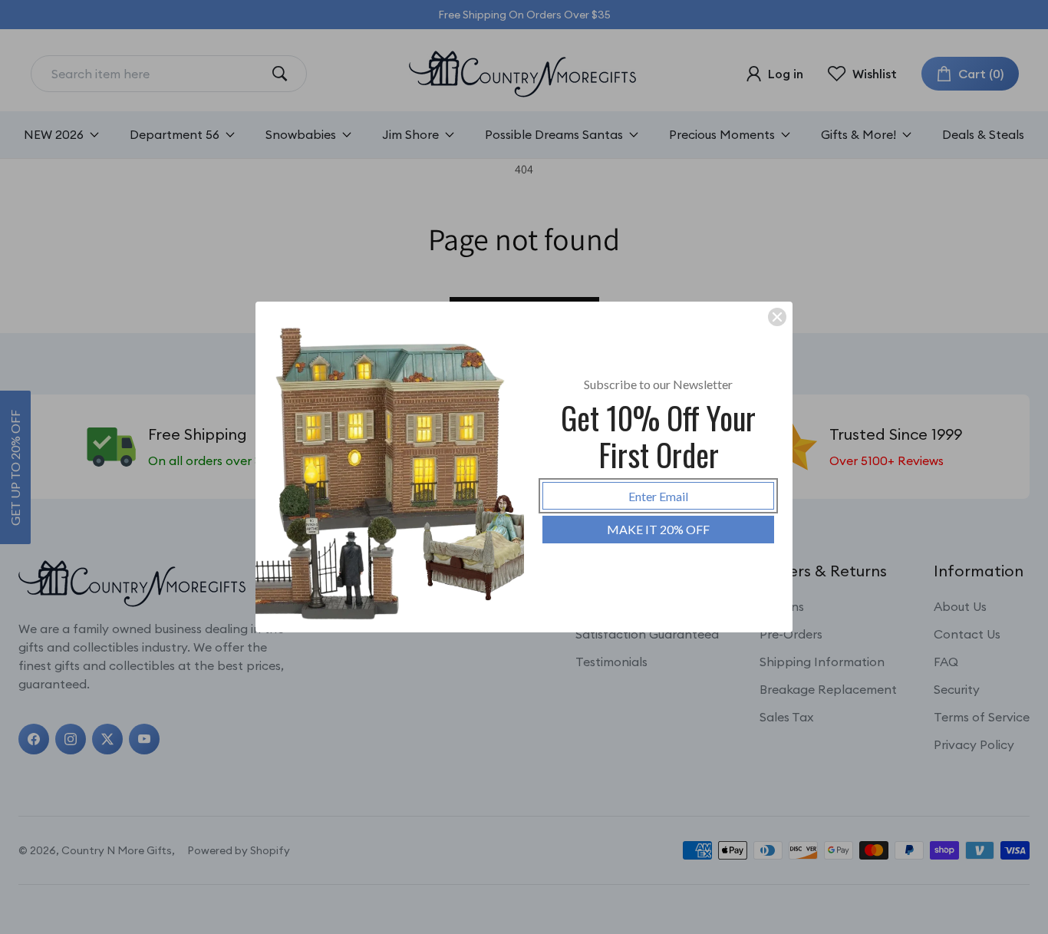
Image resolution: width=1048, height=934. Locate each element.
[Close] (777, 317)
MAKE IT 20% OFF (658, 529)
